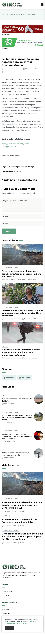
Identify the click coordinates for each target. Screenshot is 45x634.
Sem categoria (29, 14)
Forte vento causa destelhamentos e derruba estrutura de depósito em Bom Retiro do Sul (21, 274)
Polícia (6, 516)
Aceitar (9, 628)
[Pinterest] (22, 172)
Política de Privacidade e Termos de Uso (20, 622)
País (18, 14)
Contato (5, 595)
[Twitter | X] (17, 172)
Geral (11, 14)
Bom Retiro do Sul (10, 268)
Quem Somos (7, 591)
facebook (10, 378)
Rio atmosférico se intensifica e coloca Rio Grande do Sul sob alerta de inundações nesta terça (21, 352)
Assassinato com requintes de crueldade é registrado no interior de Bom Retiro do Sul (17, 436)
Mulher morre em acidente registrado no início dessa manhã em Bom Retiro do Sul (17, 417)
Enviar (8, 231)
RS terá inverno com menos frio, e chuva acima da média (15, 454)
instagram (26, 378)
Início (4, 14)
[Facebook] (14, 172)
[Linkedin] (20, 172)
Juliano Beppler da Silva (14, 69)
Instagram (6, 613)
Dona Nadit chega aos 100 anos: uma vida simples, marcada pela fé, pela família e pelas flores (22, 313)
